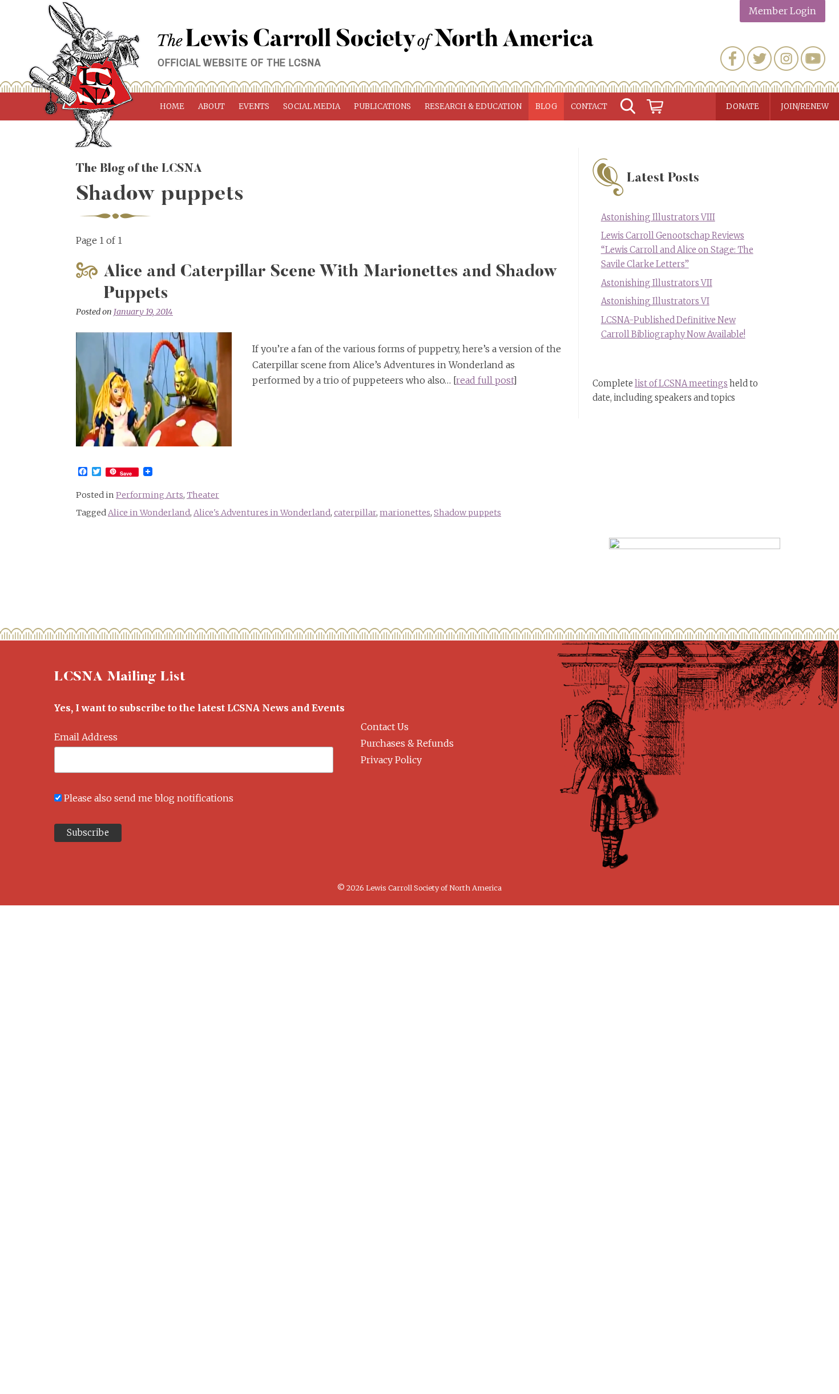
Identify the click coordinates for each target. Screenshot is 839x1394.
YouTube (813, 58)
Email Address (86, 737)
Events (254, 106)
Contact (589, 106)
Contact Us (385, 726)
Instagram (786, 58)
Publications (382, 106)
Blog (546, 106)
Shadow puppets (467, 512)
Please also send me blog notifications (148, 798)
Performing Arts (149, 495)
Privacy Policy (391, 760)
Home (172, 106)
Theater (203, 495)
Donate (742, 106)
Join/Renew (805, 106)
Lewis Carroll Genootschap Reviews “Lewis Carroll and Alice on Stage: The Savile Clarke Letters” (677, 250)
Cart (655, 106)
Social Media (311, 106)
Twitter (759, 58)
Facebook (732, 58)
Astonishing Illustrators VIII (658, 217)
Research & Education (473, 106)
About (211, 106)
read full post (484, 380)
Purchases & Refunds (407, 743)
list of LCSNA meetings (681, 383)
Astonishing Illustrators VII (656, 283)
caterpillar (355, 512)
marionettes (405, 512)
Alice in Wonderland (149, 512)
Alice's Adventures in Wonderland (261, 512)
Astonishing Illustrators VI (655, 301)
